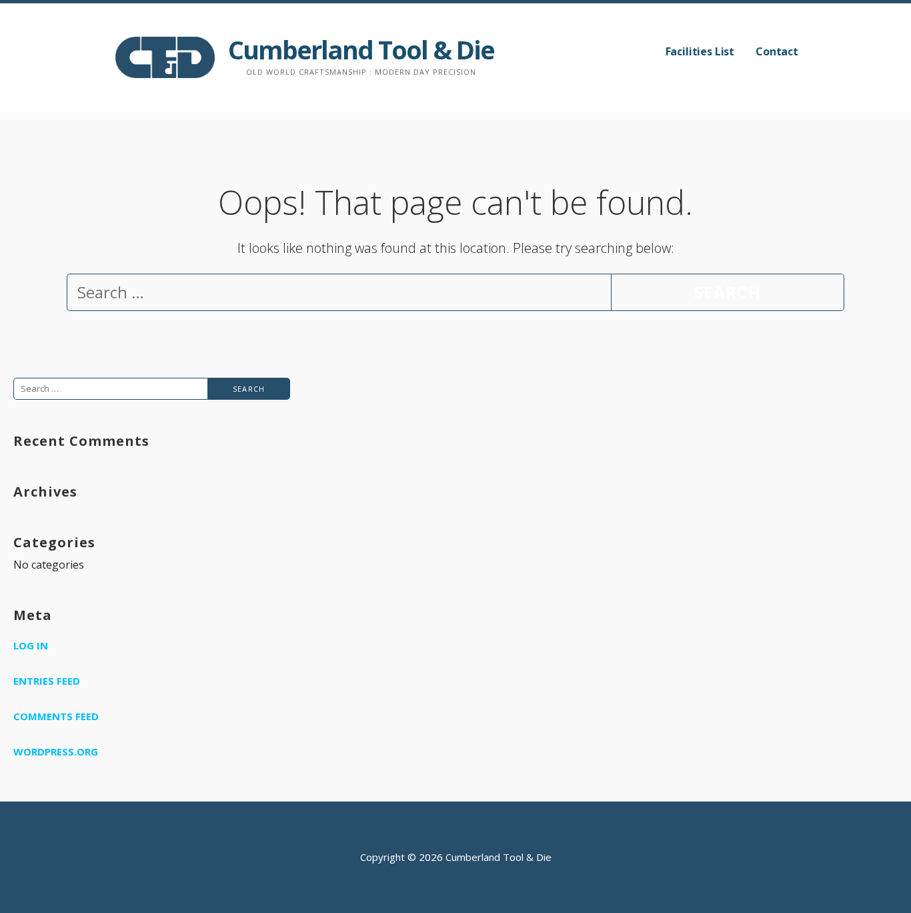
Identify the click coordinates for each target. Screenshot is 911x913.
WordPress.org (55, 751)
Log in (30, 645)
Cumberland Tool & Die (361, 49)
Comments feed (56, 716)
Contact (777, 51)
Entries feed (46, 680)
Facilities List (700, 51)
